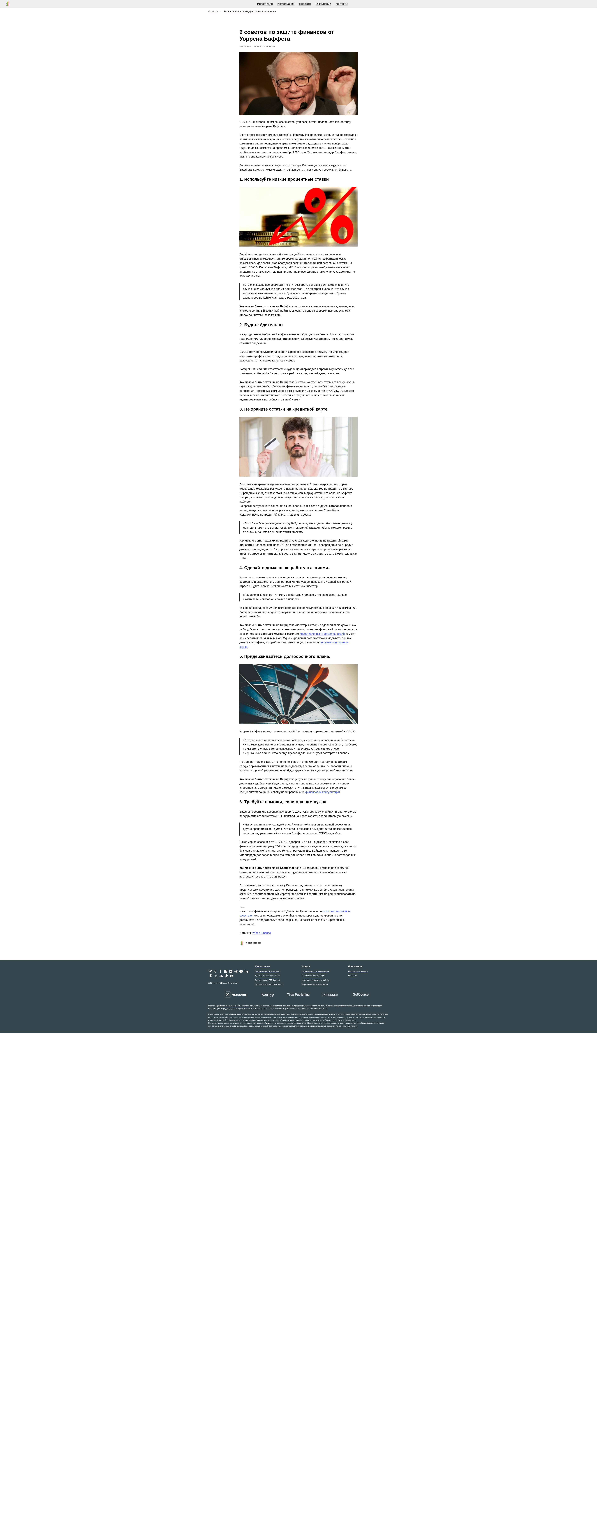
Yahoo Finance (261, 933)
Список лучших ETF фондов (267, 980)
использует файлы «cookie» (236, 1006)
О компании (323, 3)
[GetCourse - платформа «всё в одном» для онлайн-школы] (360, 994)
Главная (213, 11)
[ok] (215, 971)
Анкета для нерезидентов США (315, 980)
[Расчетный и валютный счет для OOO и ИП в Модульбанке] (236, 994)
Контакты (342, 3)
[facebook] (220, 971)
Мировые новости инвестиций (315, 984)
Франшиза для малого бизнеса (268, 984)
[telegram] (236, 971)
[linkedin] (246, 971)
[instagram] (226, 971)
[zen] (231, 971)
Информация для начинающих (315, 971)
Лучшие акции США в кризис (267, 971)
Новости (305, 3)
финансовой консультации (322, 792)
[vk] (210, 971)
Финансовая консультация (313, 976)
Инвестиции (265, 3)
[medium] (231, 976)
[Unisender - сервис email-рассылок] (329, 994)
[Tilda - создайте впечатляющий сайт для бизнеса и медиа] (298, 994)
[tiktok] (226, 976)
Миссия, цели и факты (358, 971)
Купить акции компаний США (267, 976)
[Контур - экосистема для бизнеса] (267, 994)
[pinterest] (211, 976)
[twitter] (216, 976)
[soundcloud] (221, 976)
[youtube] (241, 971)
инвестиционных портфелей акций (322, 633)
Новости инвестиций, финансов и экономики (250, 11)
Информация (285, 3)
